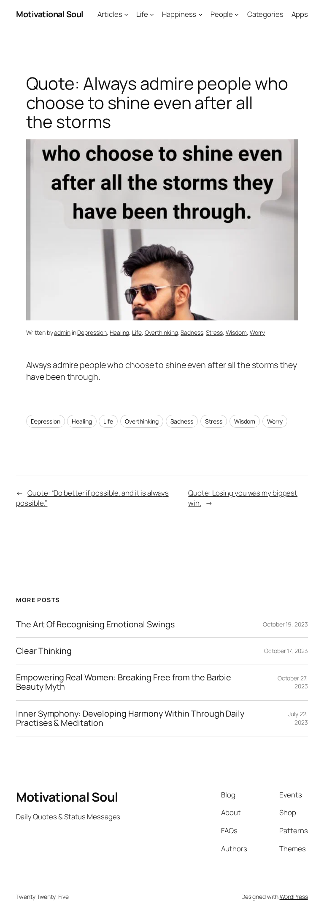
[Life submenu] (152, 14)
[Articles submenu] (126, 14)
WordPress (294, 897)
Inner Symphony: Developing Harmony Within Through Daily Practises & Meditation (130, 718)
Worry (257, 332)
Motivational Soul (50, 14)
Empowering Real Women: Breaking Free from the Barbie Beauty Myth (123, 682)
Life (137, 332)
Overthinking (161, 332)
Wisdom (236, 332)
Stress (214, 332)
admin (62, 332)
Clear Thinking (44, 651)
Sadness (192, 332)
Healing (119, 332)
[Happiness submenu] (200, 14)
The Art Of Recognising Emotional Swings (96, 624)
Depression (92, 332)
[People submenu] (237, 14)
